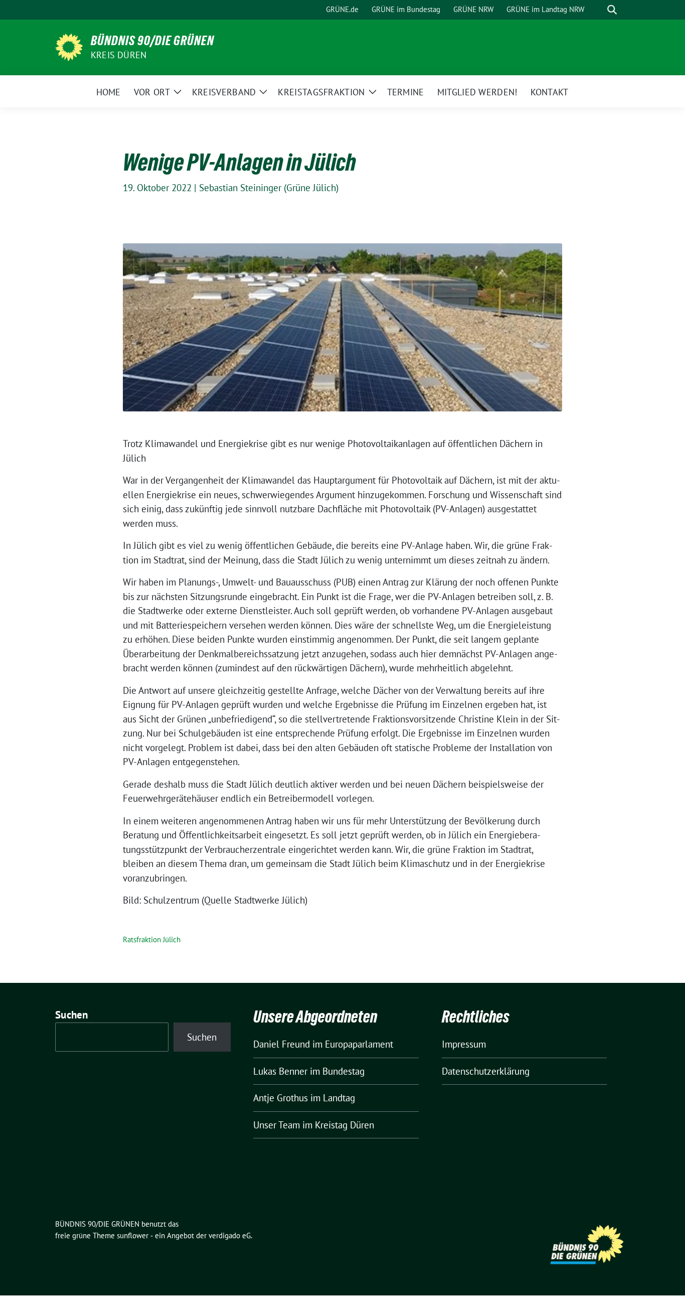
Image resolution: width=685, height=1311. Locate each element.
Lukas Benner (280, 1071)
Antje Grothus (280, 1098)
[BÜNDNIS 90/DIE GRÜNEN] (69, 46)
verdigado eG (230, 1235)
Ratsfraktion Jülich (152, 939)
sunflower (132, 1235)
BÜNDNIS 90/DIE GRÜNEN (152, 40)
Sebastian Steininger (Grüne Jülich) (268, 188)
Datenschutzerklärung (486, 1071)
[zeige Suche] (612, 10)
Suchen (71, 1015)
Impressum (464, 1044)
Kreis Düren (118, 55)
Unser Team (276, 1125)
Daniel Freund (281, 1044)
